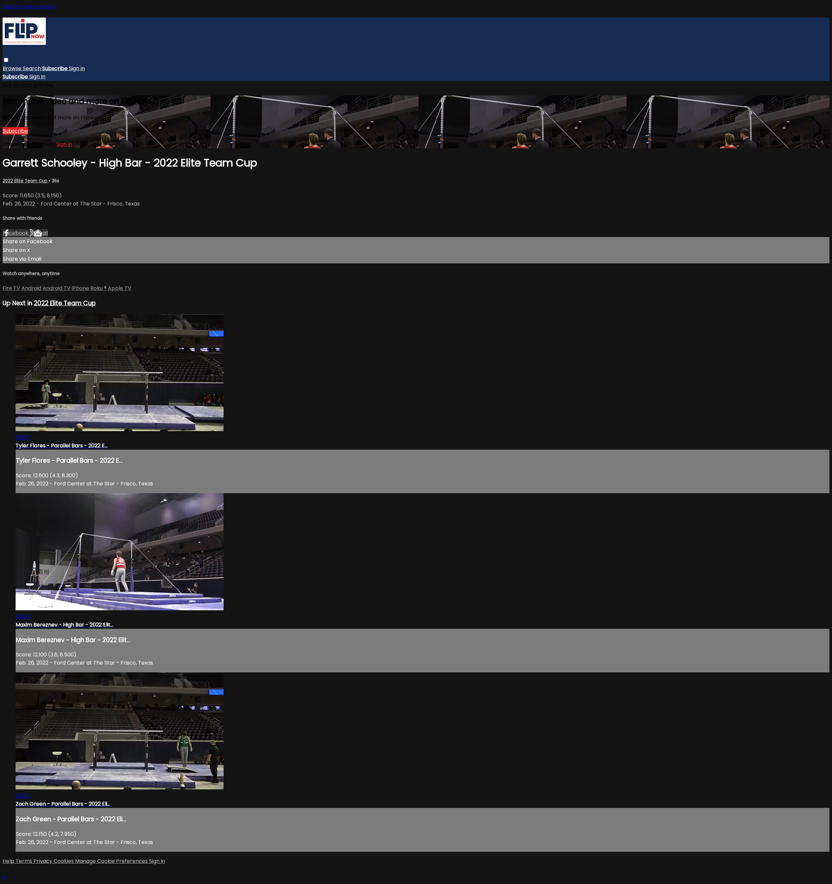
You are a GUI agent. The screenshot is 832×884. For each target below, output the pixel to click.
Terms (24, 861)
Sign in (77, 68)
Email (41, 233)
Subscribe (15, 131)
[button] (6, 60)
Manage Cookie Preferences (112, 861)
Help (9, 861)
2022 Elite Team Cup (26, 181)
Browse (13, 68)
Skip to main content (29, 6)
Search (32, 68)
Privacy (43, 861)
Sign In (37, 76)
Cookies (64, 861)
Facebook (16, 233)
